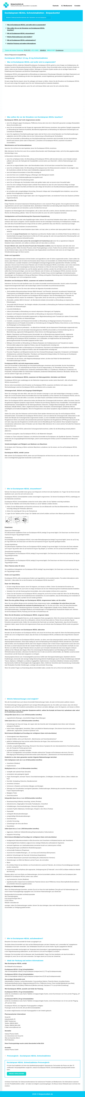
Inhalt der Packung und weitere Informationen (21, 43)
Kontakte (77, 5)
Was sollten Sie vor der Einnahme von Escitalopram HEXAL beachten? (26, 29)
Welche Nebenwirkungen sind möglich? (19, 37)
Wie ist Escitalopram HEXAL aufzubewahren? (21, 40)
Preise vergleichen (16, 1073)
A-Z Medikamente (66, 5)
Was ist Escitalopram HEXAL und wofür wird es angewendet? (26, 24)
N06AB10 (43, 50)
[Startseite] (6, 5)
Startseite (56, 5)
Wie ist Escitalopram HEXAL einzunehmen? (21, 33)
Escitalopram (59, 50)
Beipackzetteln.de (17, 4)
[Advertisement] (68, 34)
